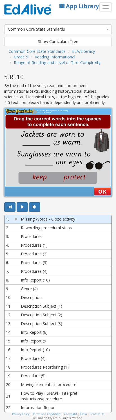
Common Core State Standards (36, 29)
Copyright (70, 414)
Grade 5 (21, 57)
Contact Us (97, 414)
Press (83, 414)
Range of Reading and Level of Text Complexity (57, 62)
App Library (81, 6)
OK (102, 191)
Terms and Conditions (47, 414)
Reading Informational (55, 57)
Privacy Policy (21, 414)
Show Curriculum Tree (58, 41)
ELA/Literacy (83, 51)
